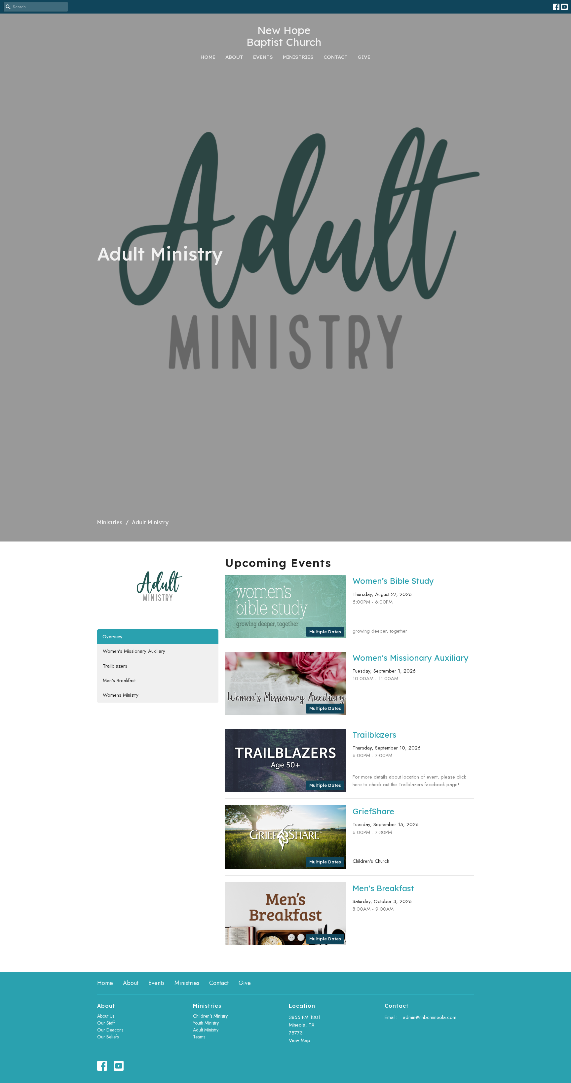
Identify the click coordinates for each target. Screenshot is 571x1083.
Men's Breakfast (119, 680)
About (234, 57)
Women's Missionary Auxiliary (134, 651)
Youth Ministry (206, 1023)
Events (263, 57)
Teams (199, 1036)
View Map (299, 1040)
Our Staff (106, 1023)
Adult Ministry (205, 1030)
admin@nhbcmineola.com (429, 1017)
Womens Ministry (120, 695)
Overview (112, 636)
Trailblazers (115, 666)
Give (364, 57)
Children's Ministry (210, 1016)
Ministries (298, 57)
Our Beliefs (108, 1036)
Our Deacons (110, 1030)
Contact (336, 57)
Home (208, 57)
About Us (105, 1016)
